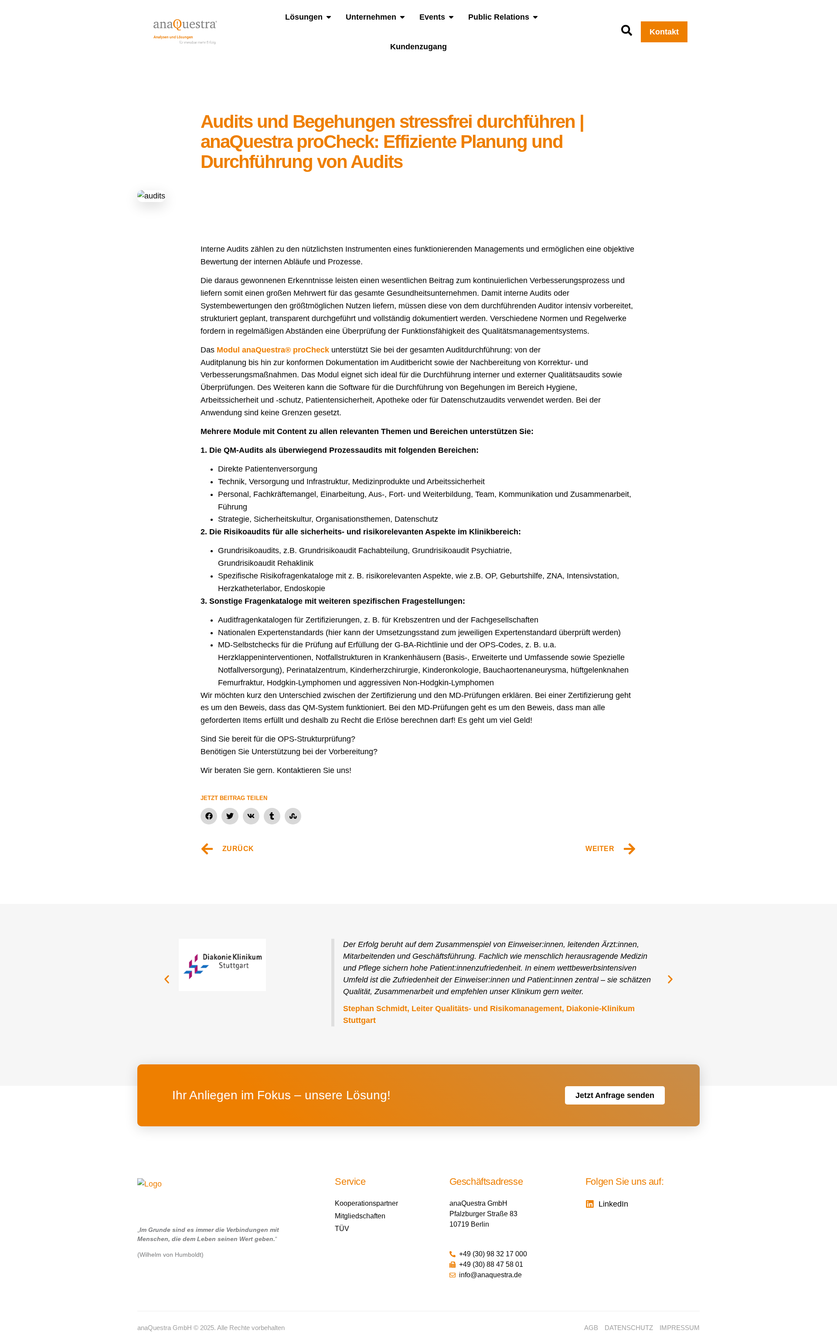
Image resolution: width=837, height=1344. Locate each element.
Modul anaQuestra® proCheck (273, 349)
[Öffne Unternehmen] (402, 17)
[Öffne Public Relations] (535, 17)
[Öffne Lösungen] (329, 17)
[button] (209, 816)
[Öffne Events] (451, 17)
